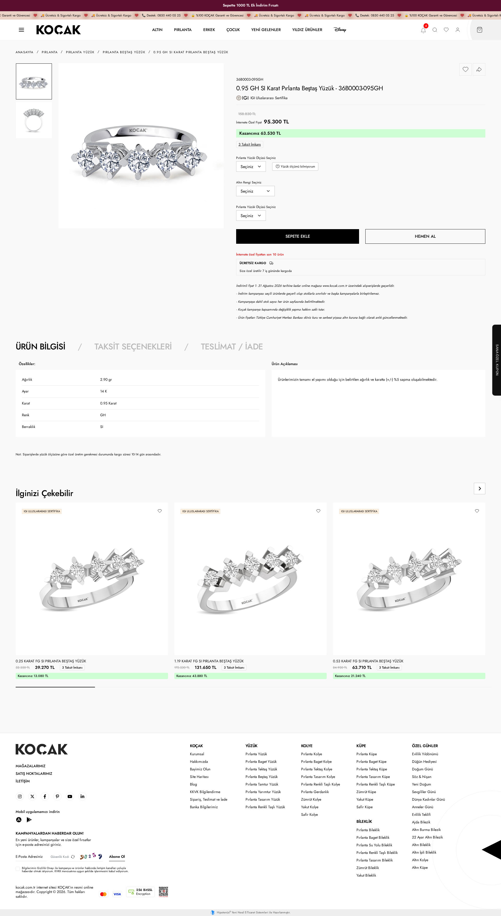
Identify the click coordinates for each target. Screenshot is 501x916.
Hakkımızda (199, 761)
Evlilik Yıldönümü (425, 754)
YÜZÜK (252, 745)
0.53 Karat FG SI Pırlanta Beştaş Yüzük (368, 661)
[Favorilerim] (446, 30)
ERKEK (209, 29)
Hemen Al (425, 236)
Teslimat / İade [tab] (232, 346)
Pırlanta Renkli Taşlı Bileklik (377, 852)
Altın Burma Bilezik (426, 829)
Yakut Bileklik (366, 875)
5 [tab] (372, 687)
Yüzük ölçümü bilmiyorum (298, 166)
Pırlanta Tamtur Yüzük (262, 784)
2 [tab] (134, 687)
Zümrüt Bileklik (367, 867)
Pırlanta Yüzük (256, 754)
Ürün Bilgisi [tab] (40, 346)
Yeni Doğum (421, 784)
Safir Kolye (309, 814)
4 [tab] (293, 687)
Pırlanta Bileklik (368, 830)
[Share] (479, 69)
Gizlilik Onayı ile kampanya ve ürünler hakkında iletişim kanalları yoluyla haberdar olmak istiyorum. (74, 869)
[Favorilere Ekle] (465, 69)
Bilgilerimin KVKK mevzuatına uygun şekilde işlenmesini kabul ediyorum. (75, 869)
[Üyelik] (457, 30)
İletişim (23, 781)
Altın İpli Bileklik (424, 852)
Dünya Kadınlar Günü (428, 799)
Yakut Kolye (309, 807)
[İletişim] (21, 30)
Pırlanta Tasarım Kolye (318, 776)
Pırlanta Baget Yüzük (261, 761)
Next (479, 488)
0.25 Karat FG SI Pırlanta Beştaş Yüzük (51, 661)
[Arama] (434, 30)
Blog (193, 784)
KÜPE (361, 745)
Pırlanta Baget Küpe (371, 761)
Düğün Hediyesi (424, 761)
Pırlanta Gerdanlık (315, 791)
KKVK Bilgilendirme (205, 791)
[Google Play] (29, 819)
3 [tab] (214, 687)
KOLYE (307, 745)
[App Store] (19, 819)
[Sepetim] (479, 30)
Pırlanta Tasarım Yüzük (263, 799)
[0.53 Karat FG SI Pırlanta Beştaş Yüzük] (409, 579)
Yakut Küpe (364, 799)
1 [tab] (55, 687)
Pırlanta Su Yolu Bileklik (374, 845)
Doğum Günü (422, 769)
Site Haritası (199, 776)
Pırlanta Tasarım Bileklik (374, 860)
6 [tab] (452, 687)
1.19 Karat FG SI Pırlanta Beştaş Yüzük (209, 661)
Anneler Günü (422, 807)
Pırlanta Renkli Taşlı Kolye (320, 784)
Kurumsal (197, 754)
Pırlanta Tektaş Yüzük (261, 769)
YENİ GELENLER (266, 29)
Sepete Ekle (297, 236)
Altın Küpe (420, 867)
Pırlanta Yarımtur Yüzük (263, 791)
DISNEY (340, 30)
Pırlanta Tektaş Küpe (371, 769)
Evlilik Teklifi (421, 814)
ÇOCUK (233, 29)
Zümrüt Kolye (311, 799)
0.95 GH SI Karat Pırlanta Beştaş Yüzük (191, 52)
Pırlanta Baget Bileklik (372, 837)
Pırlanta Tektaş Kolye (316, 769)
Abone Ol (117, 856)
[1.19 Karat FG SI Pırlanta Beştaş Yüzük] (250, 579)
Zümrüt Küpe (366, 791)
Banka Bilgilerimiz (204, 807)
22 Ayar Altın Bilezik (427, 837)
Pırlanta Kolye (311, 754)
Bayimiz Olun (200, 769)
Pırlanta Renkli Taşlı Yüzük (265, 807)
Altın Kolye (420, 860)
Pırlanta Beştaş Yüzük (262, 776)
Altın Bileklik (421, 844)
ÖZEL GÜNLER (425, 745)
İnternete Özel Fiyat (249, 122)
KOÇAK (196, 745)
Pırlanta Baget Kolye (316, 761)
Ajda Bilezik (421, 822)
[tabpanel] (250, 411)
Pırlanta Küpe (366, 754)
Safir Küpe (364, 807)
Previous (460, 488)
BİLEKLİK (364, 821)
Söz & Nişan (421, 776)
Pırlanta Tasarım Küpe (373, 776)
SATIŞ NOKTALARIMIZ (34, 773)
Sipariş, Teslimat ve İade (208, 799)
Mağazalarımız (30, 766)
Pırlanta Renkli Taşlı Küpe (375, 784)
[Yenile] (73, 856)
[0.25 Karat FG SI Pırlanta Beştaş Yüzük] (92, 579)
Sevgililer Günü (424, 791)
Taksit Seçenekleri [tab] (133, 346)
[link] (20, 796)
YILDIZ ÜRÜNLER (307, 29)
